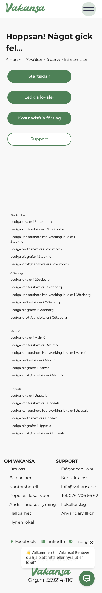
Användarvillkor (77, 513)
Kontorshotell (23, 486)
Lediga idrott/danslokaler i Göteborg (38, 317)
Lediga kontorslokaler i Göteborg (36, 287)
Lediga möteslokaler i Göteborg (35, 302)
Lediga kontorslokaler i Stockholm (37, 229)
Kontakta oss (74, 477)
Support (39, 138)
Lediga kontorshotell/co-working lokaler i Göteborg (50, 295)
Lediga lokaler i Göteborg (30, 279)
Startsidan (39, 76)
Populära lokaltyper (29, 495)
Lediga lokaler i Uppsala (28, 395)
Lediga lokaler (39, 97)
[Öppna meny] (89, 9)
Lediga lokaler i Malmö (28, 337)
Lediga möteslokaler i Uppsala (34, 418)
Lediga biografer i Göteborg (32, 310)
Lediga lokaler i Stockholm (31, 222)
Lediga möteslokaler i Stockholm (36, 249)
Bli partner (20, 477)
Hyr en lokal (21, 522)
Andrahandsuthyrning (32, 504)
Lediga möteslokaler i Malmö (33, 360)
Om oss (17, 468)
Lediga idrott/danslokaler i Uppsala (37, 433)
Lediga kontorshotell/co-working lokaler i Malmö (48, 353)
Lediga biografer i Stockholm (33, 257)
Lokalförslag (73, 504)
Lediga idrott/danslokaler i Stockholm (39, 264)
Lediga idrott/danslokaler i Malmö (36, 375)
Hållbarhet (20, 513)
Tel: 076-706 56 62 (79, 495)
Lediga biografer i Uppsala (30, 426)
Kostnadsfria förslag (39, 118)
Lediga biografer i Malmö (29, 368)
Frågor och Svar (77, 468)
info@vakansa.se (78, 486)
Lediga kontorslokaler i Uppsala (35, 403)
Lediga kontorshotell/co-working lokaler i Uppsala (49, 410)
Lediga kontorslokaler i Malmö (34, 345)
